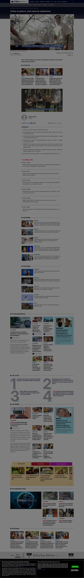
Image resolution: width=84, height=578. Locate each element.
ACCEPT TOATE (75, 566)
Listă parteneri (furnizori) (41, 569)
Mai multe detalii (20, 566)
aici (31, 571)
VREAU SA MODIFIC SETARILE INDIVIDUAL (75, 570)
